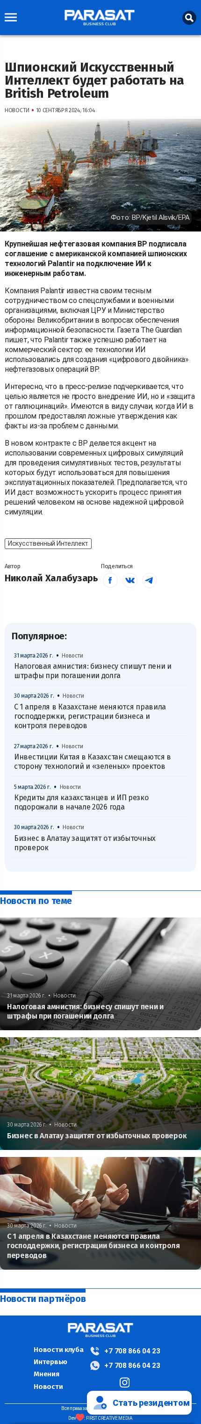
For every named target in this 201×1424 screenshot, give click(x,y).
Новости (48, 1386)
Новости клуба (58, 1349)
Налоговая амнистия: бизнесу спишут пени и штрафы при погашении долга (93, 671)
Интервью (50, 1362)
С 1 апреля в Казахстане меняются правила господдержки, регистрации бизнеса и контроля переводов (90, 716)
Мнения (46, 1374)
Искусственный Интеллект (48, 543)
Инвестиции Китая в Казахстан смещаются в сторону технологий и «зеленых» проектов (92, 761)
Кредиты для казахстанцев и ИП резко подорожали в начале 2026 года (81, 802)
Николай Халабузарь (51, 578)
